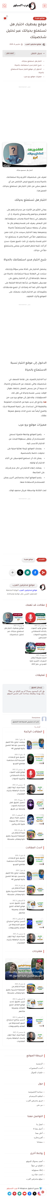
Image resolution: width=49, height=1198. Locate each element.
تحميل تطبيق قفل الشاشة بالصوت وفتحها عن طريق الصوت (17, 806)
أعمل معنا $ (38, 1129)
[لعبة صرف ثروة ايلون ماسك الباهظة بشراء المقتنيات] (35, 789)
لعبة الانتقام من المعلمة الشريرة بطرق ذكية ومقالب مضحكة (15, 836)
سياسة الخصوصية (35, 1092)
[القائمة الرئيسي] (44, 6)
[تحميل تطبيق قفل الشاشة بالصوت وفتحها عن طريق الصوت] (35, 804)
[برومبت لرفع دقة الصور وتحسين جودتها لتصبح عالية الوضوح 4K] (35, 744)
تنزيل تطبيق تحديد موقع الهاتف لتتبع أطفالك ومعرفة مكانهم (17, 908)
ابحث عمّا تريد (37, 1175)
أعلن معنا (39, 1133)
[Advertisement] (24, 116)
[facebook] (29, 1193)
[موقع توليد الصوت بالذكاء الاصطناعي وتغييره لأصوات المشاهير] (35, 774)
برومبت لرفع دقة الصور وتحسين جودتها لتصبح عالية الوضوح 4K (15, 745)
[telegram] (9, 1193)
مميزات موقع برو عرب (33, 77)
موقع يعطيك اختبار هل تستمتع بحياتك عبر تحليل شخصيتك (14, 631)
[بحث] (4, 6)
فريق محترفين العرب (34, 1101)
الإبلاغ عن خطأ (37, 1166)
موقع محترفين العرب (33, 44)
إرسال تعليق (36, 688)
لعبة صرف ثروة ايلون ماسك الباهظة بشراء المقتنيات (16, 791)
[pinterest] (14, 1193)
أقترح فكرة (38, 1138)
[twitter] (34, 1193)
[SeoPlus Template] (40, 1188)
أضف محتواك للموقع (34, 1161)
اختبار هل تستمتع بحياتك (32, 61)
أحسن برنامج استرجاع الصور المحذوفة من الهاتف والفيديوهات (16, 925)
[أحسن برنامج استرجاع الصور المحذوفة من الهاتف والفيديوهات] (35, 923)
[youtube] (24, 1193)
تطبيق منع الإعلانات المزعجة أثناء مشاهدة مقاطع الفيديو (16, 760)
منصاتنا (40, 1142)
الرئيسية (39, 1064)
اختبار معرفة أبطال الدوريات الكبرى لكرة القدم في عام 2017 (38, 661)
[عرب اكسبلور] (24, 6)
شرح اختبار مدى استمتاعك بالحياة (28, 65)
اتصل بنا (39, 1124)
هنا (44, 402)
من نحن (40, 1105)
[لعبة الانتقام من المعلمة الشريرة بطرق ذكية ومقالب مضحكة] (35, 834)
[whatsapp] (19, 1193)
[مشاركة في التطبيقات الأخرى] (12, 572)
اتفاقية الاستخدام (36, 1096)
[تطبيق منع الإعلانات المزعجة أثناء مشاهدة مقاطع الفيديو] (35, 759)
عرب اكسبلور (12, 1189)
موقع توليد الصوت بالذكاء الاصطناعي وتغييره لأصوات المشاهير (38, 633)
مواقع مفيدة (40, 18)
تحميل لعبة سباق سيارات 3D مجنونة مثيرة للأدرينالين (17, 821)
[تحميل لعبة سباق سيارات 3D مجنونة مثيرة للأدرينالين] (35, 819)
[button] (35, 572)
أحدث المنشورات (36, 1068)
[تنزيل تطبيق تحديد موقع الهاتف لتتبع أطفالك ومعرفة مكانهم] (35, 905)
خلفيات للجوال (37, 1073)
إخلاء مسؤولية (37, 1170)
